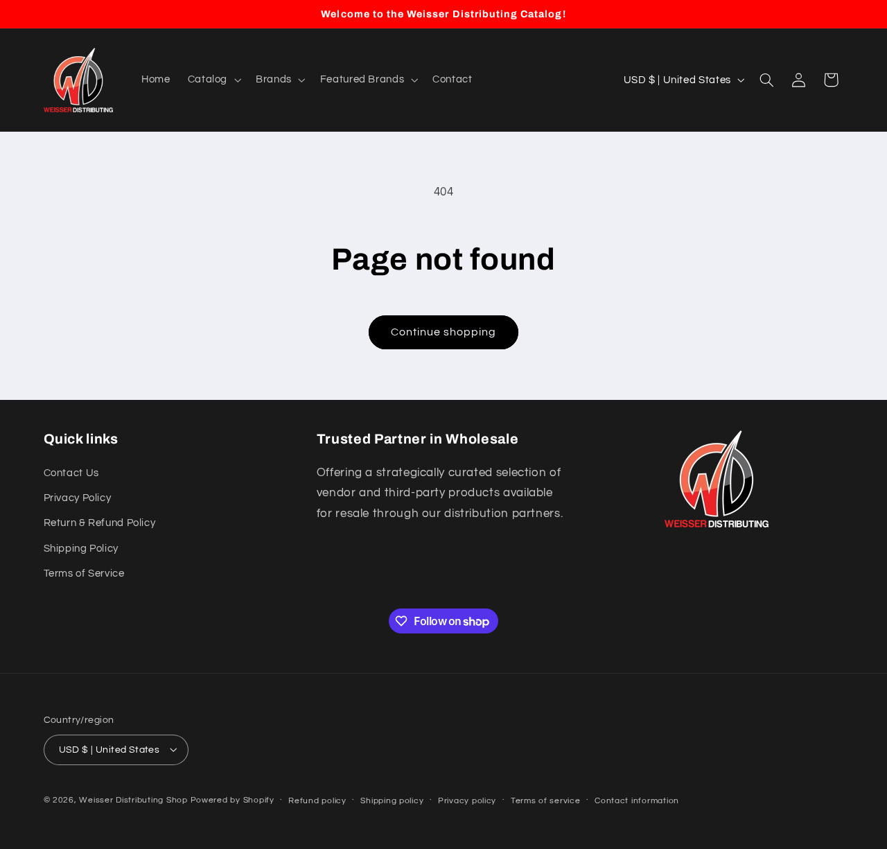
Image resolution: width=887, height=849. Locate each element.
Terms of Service (84, 573)
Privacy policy (467, 800)
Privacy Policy (78, 498)
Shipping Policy (81, 548)
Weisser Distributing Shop (133, 799)
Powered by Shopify (232, 799)
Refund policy (317, 800)
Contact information (637, 800)
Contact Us (71, 473)
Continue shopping (444, 332)
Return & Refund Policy (100, 523)
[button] (213, 79)
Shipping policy (391, 800)
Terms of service (546, 800)
